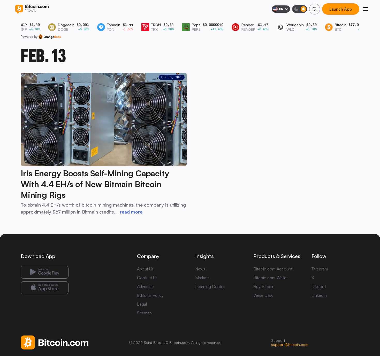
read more (131, 212)
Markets (202, 277)
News (200, 268)
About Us (145, 268)
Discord (318, 286)
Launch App (340, 9)
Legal (142, 304)
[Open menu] (365, 9)
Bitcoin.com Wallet (270, 277)
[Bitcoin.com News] (32, 9)
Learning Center (210, 286)
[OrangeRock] (50, 36)
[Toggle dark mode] (299, 9)
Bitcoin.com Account (272, 268)
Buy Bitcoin (264, 286)
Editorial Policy (150, 295)
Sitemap (144, 312)
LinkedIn (319, 295)
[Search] (314, 9)
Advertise (145, 286)
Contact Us (147, 277)
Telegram (319, 268)
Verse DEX (263, 295)
